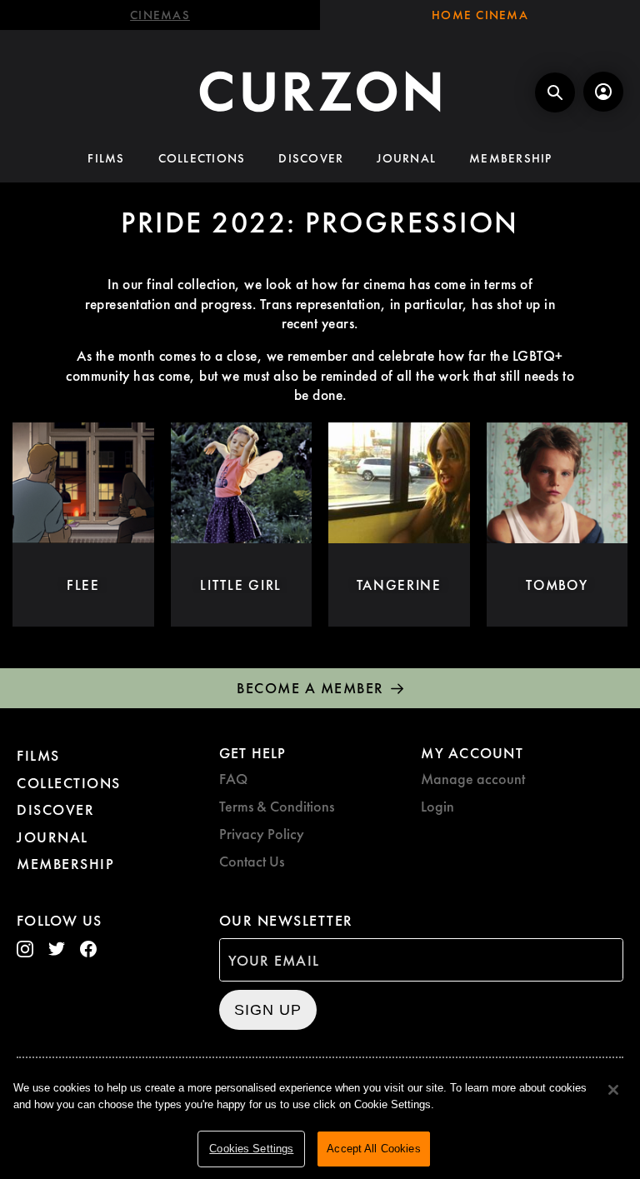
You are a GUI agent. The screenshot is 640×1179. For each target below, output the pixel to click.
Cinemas (160, 15)
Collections (202, 158)
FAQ (233, 778)
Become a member (310, 687)
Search (555, 92)
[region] (320, 1121)
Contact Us (251, 861)
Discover (310, 158)
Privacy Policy (261, 833)
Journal (406, 158)
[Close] (613, 1090)
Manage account (473, 778)
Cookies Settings (251, 1148)
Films (106, 158)
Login (437, 806)
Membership (510, 158)
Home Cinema (480, 15)
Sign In (603, 92)
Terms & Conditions (276, 806)
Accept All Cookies (373, 1148)
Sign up (268, 1010)
